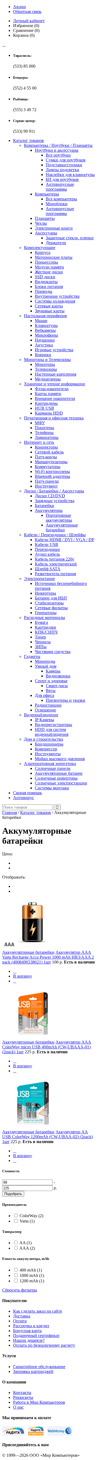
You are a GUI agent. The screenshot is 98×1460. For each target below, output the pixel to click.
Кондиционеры (49, 744)
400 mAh (31, 1270)
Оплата (20, 1321)
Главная (9, 812)
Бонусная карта (27, 1330)
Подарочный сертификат (36, 1335)
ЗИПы (41, 646)
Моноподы (45, 661)
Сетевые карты (49, 306)
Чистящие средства (53, 651)
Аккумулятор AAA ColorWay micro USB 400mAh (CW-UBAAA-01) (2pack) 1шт (46, 1047)
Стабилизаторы (49, 603)
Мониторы (45, 364)
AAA (27, 1248)
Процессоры (46, 262)
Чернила (43, 642)
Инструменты (48, 753)
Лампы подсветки (62, 169)
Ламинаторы (47, 437)
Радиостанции (48, 705)
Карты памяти (48, 393)
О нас (18, 1407)
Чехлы (41, 223)
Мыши (41, 320)
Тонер (40, 637)
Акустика (44, 345)
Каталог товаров (28, 140)
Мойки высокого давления (60, 758)
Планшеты (45, 218)
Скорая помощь (27, 792)
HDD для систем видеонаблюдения (51, 732)
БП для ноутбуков (62, 179)
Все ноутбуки (58, 155)
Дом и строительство (43, 739)
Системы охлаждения (55, 301)
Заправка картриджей (33, 1371)
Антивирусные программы (60, 186)
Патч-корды (46, 457)
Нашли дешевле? (29, 1340)
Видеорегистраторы (53, 724)
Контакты (22, 1392)
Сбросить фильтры (19, 1290)
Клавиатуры (46, 325)
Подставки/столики (64, 165)
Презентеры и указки (65, 700)
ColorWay (31, 1215)
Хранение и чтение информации (54, 384)
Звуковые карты (50, 311)
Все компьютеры (61, 199)
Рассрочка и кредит (31, 1325)
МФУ (40, 423)
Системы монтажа (52, 788)
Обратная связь (27, 11)
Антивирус (23, 797)
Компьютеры (47, 194)
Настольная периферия (45, 315)
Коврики (43, 354)
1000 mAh (32, 1275)
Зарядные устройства (54, 500)
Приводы (43, 291)
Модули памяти (49, 267)
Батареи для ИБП (51, 598)
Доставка (21, 1316)
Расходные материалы (44, 617)
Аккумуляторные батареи (58, 773)
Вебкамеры (45, 330)
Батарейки (44, 505)
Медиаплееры (48, 379)
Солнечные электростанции (61, 783)
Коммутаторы (47, 466)
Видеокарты (46, 281)
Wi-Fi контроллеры (52, 471)
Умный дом (45, 666)
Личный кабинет (29, 20)
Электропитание (39, 578)
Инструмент (46, 486)
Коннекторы (46, 447)
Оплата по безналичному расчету (44, 1345)
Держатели (56, 242)
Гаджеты (32, 656)
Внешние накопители (55, 398)
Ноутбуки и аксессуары (56, 150)
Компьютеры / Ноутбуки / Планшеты (58, 145)
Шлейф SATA (47, 569)
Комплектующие (39, 247)
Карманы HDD (49, 413)
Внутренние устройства (57, 296)
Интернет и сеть (39, 442)
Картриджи (45, 627)
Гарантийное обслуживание (39, 1366)
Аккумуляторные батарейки (62, 527)
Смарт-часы (57, 685)
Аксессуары (46, 233)
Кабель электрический (56, 564)
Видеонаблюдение (41, 715)
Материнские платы (53, 257)
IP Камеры (44, 719)
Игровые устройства (54, 349)
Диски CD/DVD (50, 496)
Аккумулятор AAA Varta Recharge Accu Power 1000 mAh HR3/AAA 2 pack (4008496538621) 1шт (48, 957)
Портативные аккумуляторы (59, 517)
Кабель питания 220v (54, 559)
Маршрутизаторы (51, 461)
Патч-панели (47, 481)
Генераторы (46, 612)
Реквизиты (23, 1397)
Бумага (41, 622)
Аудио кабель (47, 554)
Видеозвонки (58, 676)
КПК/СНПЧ (46, 632)
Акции (19, 6)
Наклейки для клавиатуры (70, 174)
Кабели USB (46, 544)
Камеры (53, 671)
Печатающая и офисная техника (54, 418)
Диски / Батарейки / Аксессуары (54, 491)
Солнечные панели (53, 768)
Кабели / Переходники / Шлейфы (55, 534)
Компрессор (46, 749)
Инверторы (45, 593)
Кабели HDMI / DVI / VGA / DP (64, 539)
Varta (27, 1221)
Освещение (45, 710)
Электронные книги (54, 228)
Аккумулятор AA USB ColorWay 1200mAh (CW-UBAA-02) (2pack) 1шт (47, 1137)
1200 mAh (32, 1281)
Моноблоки (57, 203)
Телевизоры (46, 369)
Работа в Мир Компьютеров (39, 1402)
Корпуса (42, 252)
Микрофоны (46, 335)
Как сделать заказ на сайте (37, 1311)
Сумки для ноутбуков (65, 160)
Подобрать (13, 1194)
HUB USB (44, 408)
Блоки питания (49, 286)
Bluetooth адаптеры (52, 476)
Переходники (47, 549)
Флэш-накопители (52, 388)
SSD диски (45, 276)
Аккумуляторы (49, 510)
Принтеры (44, 427)
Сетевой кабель (49, 452)
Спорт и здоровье (51, 680)
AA (25, 1242)
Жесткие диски (49, 272)
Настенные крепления (55, 374)
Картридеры (46, 403)
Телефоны (44, 432)
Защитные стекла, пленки (70, 238)
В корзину (22, 976)
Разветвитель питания (55, 573)
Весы (51, 690)
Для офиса (44, 695)
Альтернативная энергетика (50, 763)
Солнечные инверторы (56, 778)
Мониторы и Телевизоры (47, 359)
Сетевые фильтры (51, 607)
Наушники (45, 340)
